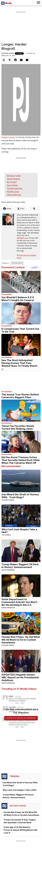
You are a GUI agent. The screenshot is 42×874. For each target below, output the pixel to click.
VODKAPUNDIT (17, 263)
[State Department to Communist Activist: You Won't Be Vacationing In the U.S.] (21, 585)
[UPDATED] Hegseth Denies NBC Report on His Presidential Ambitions (20, 677)
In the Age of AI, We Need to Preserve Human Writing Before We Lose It (20, 830)
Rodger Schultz (8, 137)
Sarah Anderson (8, 570)
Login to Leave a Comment (21, 718)
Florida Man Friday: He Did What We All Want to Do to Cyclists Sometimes (21, 639)
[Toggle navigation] (38, 3)
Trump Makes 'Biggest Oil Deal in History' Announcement (20, 566)
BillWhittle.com (22, 238)
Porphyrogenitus (14, 188)
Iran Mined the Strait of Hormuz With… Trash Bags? (20, 496)
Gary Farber (12, 185)
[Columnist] (9, 219)
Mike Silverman (14, 194)
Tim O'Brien (6, 535)
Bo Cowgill (12, 182)
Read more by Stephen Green (26, 256)
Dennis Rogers (13, 178)
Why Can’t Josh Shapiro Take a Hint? (19, 531)
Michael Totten (14, 175)
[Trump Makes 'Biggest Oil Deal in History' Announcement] (21, 550)
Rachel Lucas (13, 191)
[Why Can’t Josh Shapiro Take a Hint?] (21, 515)
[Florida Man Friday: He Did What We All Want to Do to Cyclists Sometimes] (21, 623)
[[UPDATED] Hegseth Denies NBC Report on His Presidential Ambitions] (21, 660)
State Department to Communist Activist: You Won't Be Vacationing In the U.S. (19, 602)
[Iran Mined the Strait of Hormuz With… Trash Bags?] (21, 480)
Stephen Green (7, 53)
